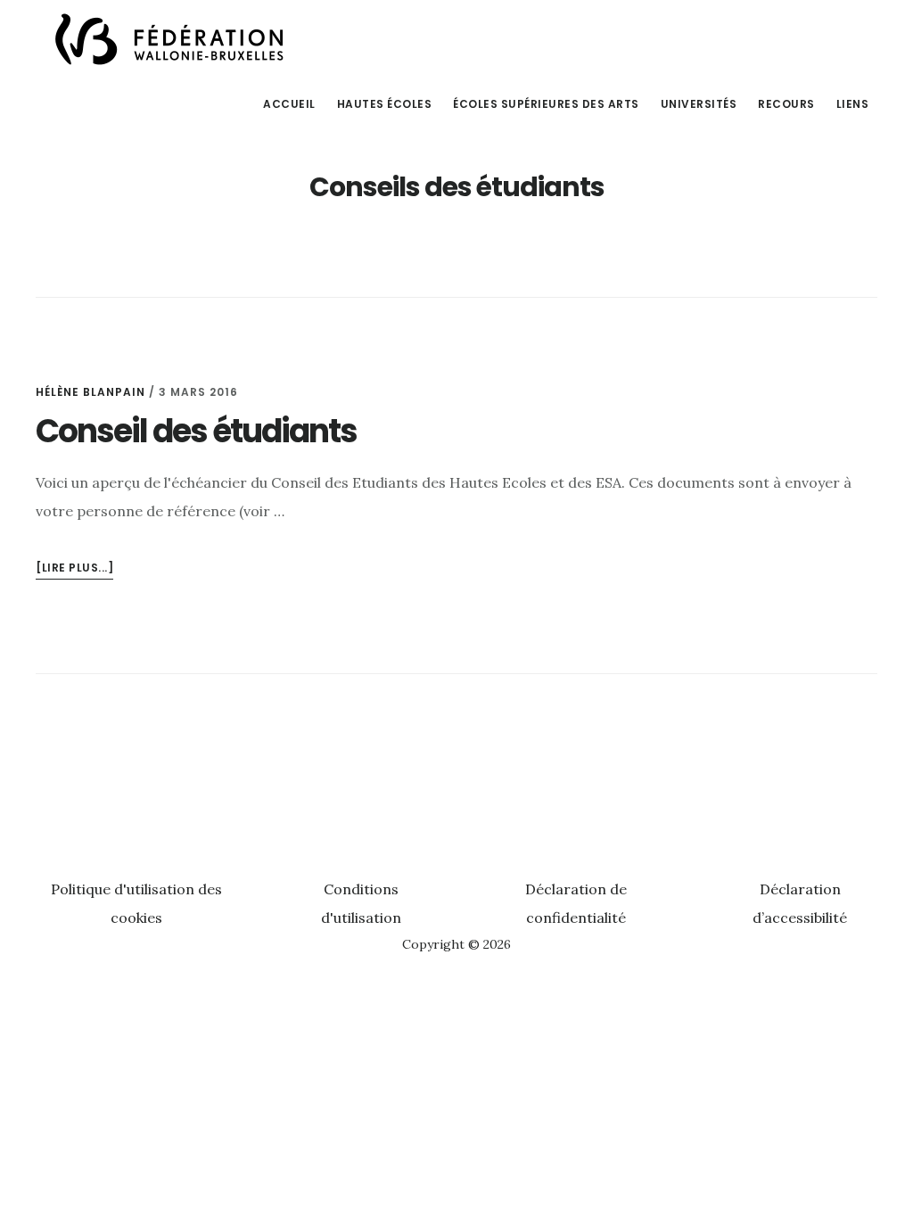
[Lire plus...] (74, 569)
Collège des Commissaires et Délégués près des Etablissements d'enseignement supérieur (169, 39)
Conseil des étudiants (196, 431)
